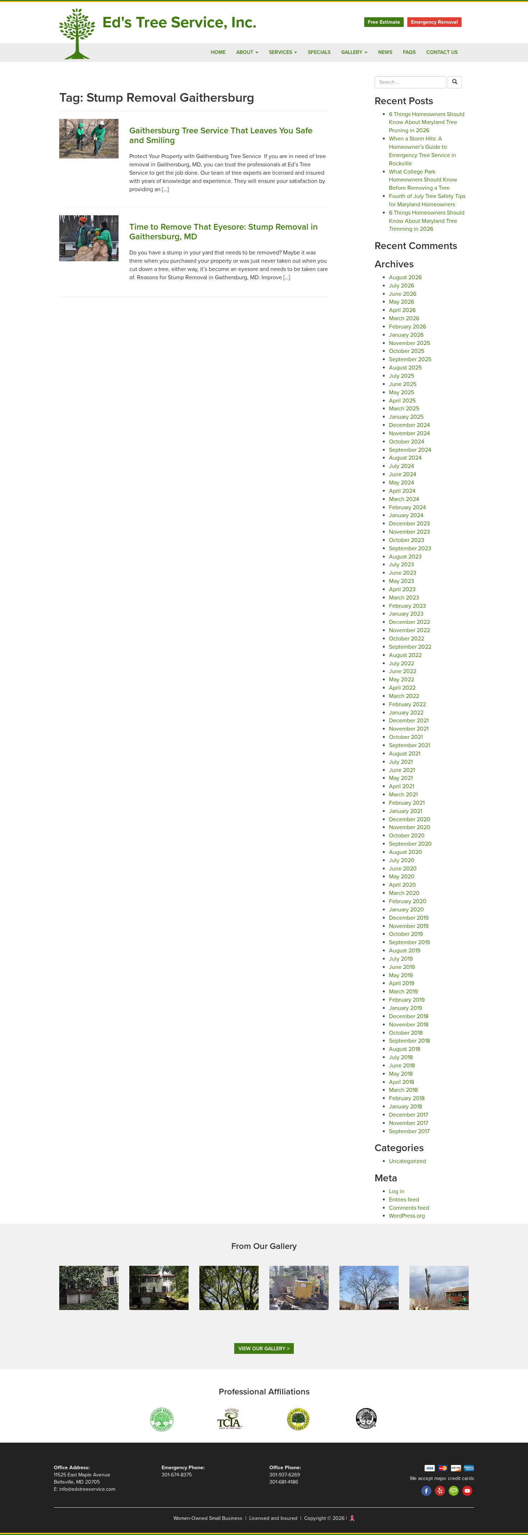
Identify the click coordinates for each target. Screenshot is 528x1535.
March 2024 (404, 499)
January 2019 (405, 1008)
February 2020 (407, 901)
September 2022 (410, 647)
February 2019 (407, 999)
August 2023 (405, 556)
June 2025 (402, 384)
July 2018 (401, 1057)
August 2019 (404, 950)
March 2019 (403, 991)
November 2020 (409, 827)
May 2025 (401, 392)
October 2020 (407, 835)
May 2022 (401, 679)
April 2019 (401, 983)
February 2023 (407, 606)
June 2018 (402, 1065)
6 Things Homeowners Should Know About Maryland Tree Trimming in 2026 (426, 221)
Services (281, 52)
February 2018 (407, 1098)
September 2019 (409, 942)
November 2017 (408, 1123)
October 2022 (406, 638)
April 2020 (402, 884)
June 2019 (402, 967)
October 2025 (406, 351)
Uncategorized (407, 1161)
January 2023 (406, 613)
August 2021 (404, 753)
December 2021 (409, 720)
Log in (396, 1191)
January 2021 (405, 811)
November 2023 (409, 532)
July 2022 (401, 663)
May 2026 (401, 301)
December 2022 (409, 622)
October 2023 (406, 540)
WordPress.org (407, 1215)
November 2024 (409, 433)
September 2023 (410, 548)
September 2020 (410, 843)
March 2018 (403, 1090)
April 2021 (401, 786)
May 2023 (401, 581)
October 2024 (406, 441)
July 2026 (401, 285)
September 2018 (409, 1040)
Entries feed (404, 1199)
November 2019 (409, 926)
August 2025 (405, 367)
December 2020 (409, 819)
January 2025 (406, 416)
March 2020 (404, 893)
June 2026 (402, 294)
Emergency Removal (434, 22)
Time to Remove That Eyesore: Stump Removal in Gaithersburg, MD (223, 232)
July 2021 (401, 762)
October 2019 (406, 934)
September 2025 (410, 359)
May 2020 (401, 876)
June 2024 (402, 474)
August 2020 (405, 852)
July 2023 (401, 564)
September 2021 (409, 745)
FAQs (409, 52)
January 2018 (405, 1106)
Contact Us (442, 52)
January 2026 (406, 335)
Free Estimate (384, 22)
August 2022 (405, 655)
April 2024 (402, 491)
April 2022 (402, 687)
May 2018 (401, 1073)
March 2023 (404, 597)
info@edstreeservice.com (87, 1489)
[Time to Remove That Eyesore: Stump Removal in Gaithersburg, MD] (89, 238)
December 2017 (408, 1114)
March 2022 (404, 696)
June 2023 (402, 572)
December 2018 (409, 1016)
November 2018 (409, 1024)
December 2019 (409, 918)
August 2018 (404, 1049)
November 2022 (409, 630)
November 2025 (409, 343)
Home (218, 52)
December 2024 (409, 425)
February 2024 (407, 507)
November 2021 (409, 728)
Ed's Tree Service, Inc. (179, 22)
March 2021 (403, 794)
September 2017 (409, 1131)
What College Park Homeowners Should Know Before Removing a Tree (423, 180)
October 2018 (406, 1033)
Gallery (352, 52)
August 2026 (405, 277)
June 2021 (402, 770)
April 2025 (402, 400)
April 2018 (401, 1082)
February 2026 (407, 326)
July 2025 (401, 376)
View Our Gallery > (264, 1349)
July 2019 (401, 958)
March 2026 (404, 318)
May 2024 (401, 482)
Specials (319, 52)
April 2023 (402, 589)
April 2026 (402, 310)
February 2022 (407, 704)
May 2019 (401, 975)
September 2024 (410, 450)
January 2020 (406, 909)
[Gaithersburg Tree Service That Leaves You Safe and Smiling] (89, 138)
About (245, 52)
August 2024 (405, 457)
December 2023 (409, 523)
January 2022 (406, 712)
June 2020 (403, 868)
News (385, 52)
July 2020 (401, 860)
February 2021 (407, 802)
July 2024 (401, 466)
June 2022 (402, 671)
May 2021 (401, 778)
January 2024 (406, 515)
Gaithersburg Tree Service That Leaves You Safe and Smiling (220, 135)
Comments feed (409, 1208)
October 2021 (406, 737)
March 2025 (404, 408)
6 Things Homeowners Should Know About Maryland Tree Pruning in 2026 (426, 122)
